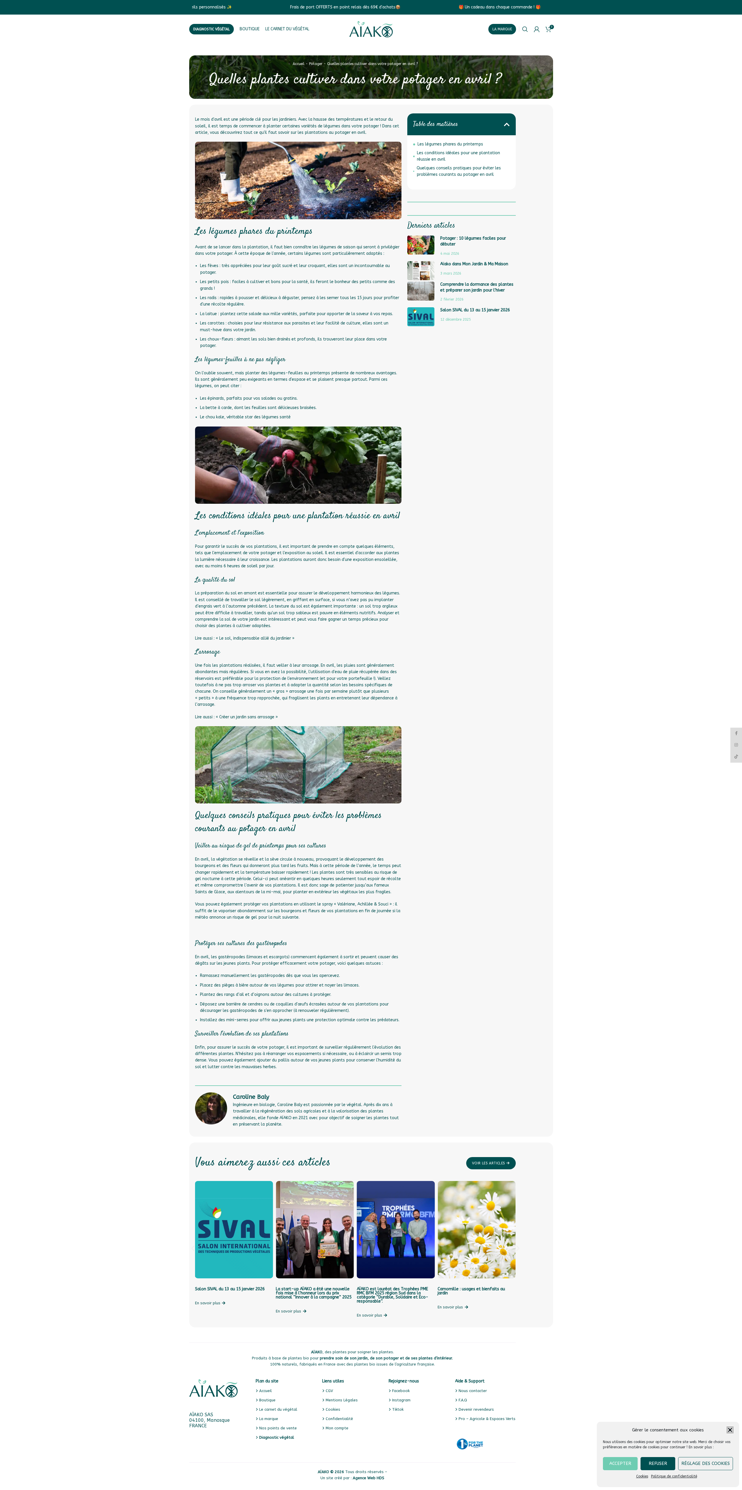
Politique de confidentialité (674, 1476)
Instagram (401, 1400)
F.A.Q (463, 1400)
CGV (329, 1391)
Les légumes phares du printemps (450, 144)
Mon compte (337, 1428)
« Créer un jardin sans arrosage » (247, 717)
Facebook (401, 1391)
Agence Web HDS (368, 1478)
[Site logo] (371, 29)
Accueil (298, 64)
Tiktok (398, 1409)
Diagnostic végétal (211, 29)
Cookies (642, 1476)
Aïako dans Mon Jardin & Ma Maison (474, 264)
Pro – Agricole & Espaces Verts (487, 1419)
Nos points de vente (278, 1428)
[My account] (537, 29)
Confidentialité (339, 1419)
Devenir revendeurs (476, 1409)
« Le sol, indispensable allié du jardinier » (255, 638)
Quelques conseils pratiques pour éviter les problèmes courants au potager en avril (459, 171)
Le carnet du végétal (278, 1409)
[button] (730, 1430)
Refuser (658, 1463)
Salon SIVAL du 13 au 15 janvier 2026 (475, 310)
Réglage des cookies (705, 1463)
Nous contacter (473, 1391)
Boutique (267, 1400)
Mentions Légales (342, 1400)
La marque (502, 29)
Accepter (620, 1463)
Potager (315, 64)
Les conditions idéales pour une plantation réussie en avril (458, 156)
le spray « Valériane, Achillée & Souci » (354, 904)
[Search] (525, 29)
